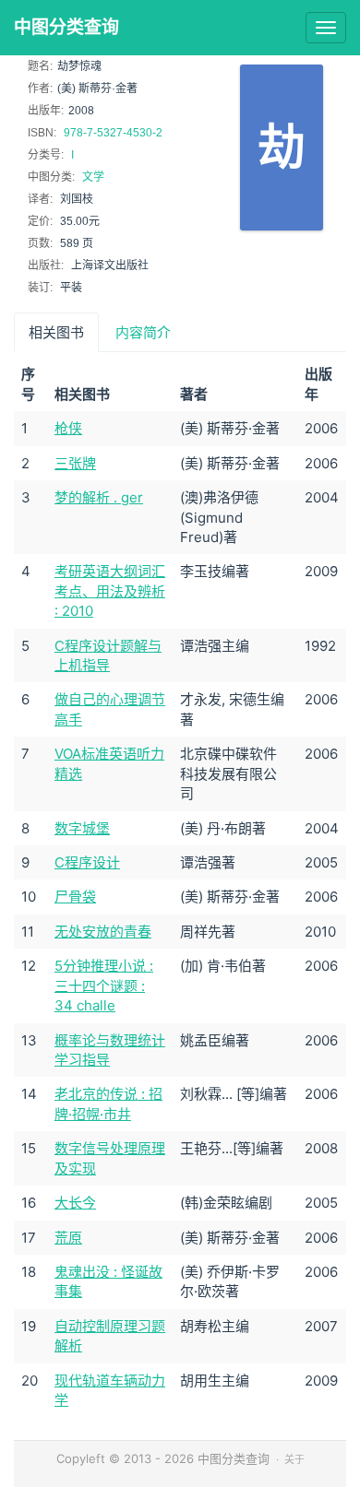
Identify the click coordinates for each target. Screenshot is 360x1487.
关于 (294, 1459)
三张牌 (75, 463)
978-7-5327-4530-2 (113, 132)
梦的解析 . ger (98, 497)
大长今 (75, 1202)
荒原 (68, 1237)
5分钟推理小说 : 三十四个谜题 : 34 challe (103, 985)
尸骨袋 (75, 896)
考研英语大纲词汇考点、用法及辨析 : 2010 (109, 591)
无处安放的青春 (102, 931)
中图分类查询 (66, 27)
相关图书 (56, 332)
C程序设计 (87, 862)
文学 (93, 177)
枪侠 (68, 428)
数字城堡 (82, 828)
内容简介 (143, 332)
